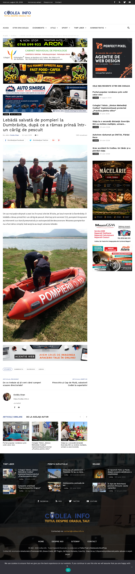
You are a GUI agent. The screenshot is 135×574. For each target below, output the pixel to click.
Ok (68, 570)
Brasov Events (48, 551)
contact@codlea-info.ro (74, 531)
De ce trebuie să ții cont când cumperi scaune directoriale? (22, 383)
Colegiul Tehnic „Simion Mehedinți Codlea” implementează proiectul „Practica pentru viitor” (42, 446)
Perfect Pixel (84, 548)
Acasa (6, 28)
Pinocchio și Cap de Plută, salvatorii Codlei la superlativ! (69, 383)
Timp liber (79, 28)
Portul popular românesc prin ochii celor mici (14, 444)
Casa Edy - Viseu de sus (86, 551)
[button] (128, 27)
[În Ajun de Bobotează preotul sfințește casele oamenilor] (99, 487)
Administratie (97, 28)
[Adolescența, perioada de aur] (54, 486)
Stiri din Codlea (21, 28)
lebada (41, 369)
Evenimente (38, 28)
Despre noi (48, 2)
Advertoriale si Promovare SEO (31, 551)
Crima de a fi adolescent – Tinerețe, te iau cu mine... (74, 471)
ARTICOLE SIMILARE (12, 417)
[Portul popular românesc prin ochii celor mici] (16, 431)
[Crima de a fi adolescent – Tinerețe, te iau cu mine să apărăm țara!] (54, 473)
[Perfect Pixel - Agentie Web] (112, 77)
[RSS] (119, 2)
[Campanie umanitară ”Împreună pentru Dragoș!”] (9, 489)
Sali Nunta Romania (70, 551)
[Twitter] (124, 2)
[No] (131, 567)
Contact (58, 2)
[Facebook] (114, 2)
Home (41, 541)
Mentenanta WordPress (98, 548)
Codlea (6, 114)
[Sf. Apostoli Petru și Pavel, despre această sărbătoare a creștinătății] (99, 473)
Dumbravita (18, 369)
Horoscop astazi (34, 2)
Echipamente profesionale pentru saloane (110, 551)
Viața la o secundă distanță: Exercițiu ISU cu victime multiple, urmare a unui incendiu (74, 445)
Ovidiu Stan (14, 135)
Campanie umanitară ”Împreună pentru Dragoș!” (29, 487)
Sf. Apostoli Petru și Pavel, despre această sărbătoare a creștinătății (119, 472)
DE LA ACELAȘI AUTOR (37, 417)
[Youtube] (129, 2)
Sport (65, 28)
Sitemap (75, 541)
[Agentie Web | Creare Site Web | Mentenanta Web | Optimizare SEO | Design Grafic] (45, 362)
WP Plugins (58, 551)
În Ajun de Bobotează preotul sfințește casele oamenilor (118, 486)
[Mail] (19, 408)
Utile (53, 28)
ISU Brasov (31, 369)
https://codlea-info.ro (21, 399)
